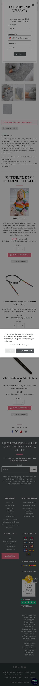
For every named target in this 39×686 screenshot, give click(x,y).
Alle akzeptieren (25, 351)
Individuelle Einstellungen (19, 345)
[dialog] (19, 343)
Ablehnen (9, 351)
